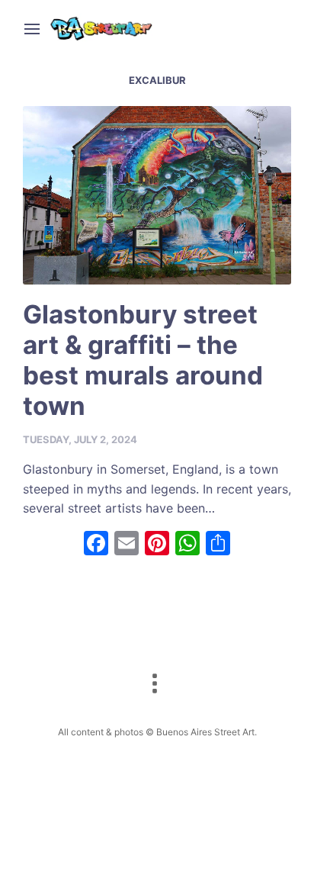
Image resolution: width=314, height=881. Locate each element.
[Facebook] (96, 545)
